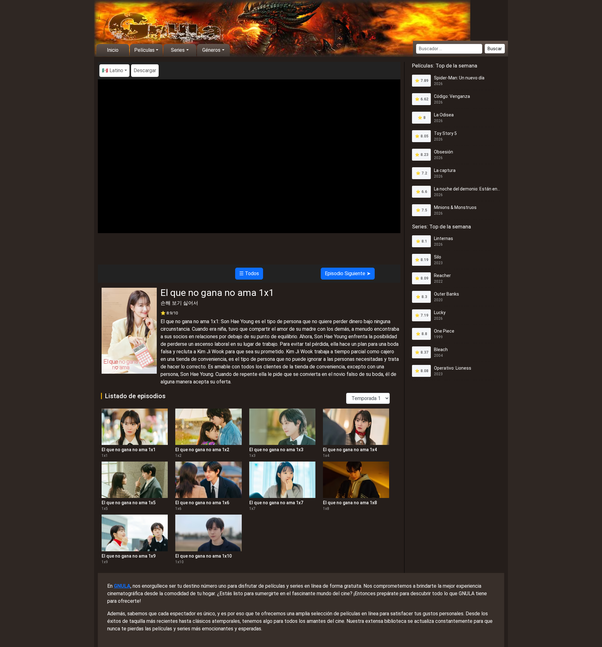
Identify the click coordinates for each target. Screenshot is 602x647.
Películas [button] (144, 50)
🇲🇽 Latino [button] (112, 70)
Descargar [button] (145, 70)
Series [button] (178, 50)
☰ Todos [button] (249, 273)
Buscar (495, 48)
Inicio (113, 50)
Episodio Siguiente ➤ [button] (348, 273)
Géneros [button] (211, 50)
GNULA (122, 586)
